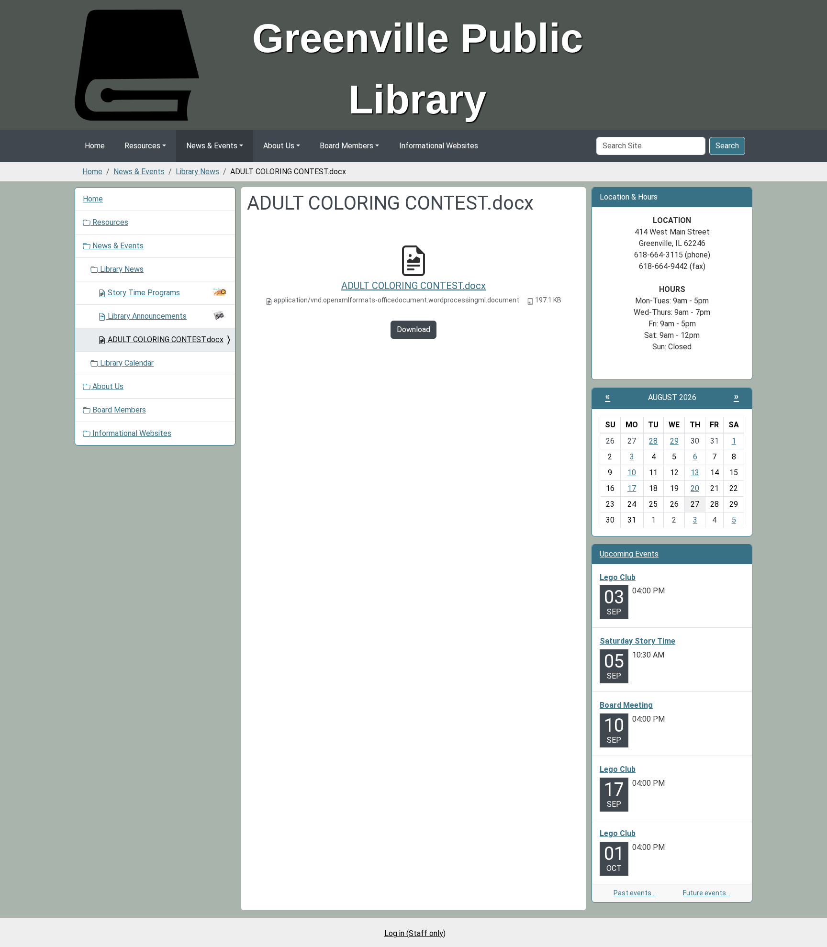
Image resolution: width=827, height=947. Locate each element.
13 (695, 472)
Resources (142, 145)
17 (631, 488)
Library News (197, 171)
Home (95, 145)
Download (413, 329)
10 (631, 472)
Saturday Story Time (637, 641)
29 (674, 441)
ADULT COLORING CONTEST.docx (413, 285)
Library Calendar (126, 363)
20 (695, 488)
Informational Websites (438, 145)
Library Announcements (147, 316)
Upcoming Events (629, 553)
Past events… (635, 893)
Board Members (346, 145)
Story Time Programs (144, 292)
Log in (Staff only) (415, 933)
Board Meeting (626, 705)
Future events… (706, 893)
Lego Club (618, 577)
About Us (278, 145)
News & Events (211, 145)
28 (653, 441)
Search (727, 145)
